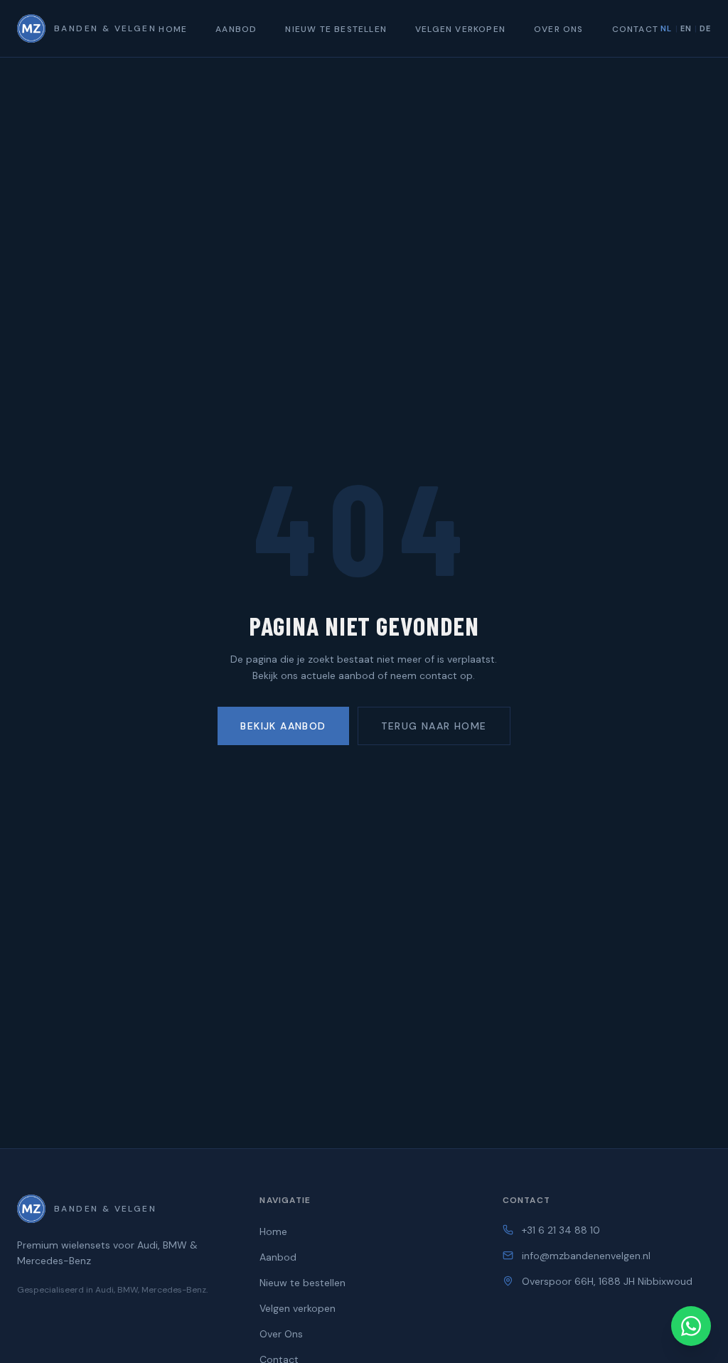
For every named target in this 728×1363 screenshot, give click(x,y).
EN (686, 28)
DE (705, 28)
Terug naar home (434, 726)
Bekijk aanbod (283, 726)
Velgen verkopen (460, 29)
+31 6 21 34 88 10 (561, 1230)
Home (173, 29)
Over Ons (559, 29)
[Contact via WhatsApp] (691, 1326)
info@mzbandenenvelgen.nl (586, 1255)
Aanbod (236, 29)
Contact (635, 29)
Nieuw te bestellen (336, 29)
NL (666, 28)
